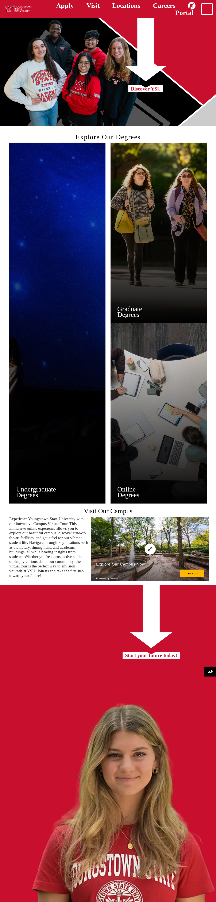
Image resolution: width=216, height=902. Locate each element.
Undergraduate (36, 489)
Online (126, 489)
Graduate (129, 309)
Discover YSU (146, 89)
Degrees (27, 495)
